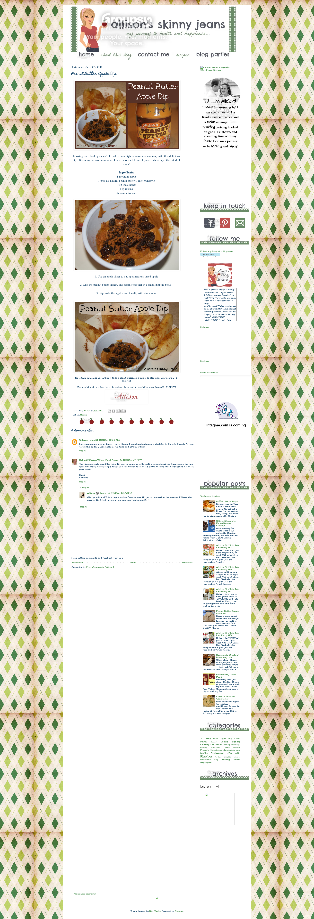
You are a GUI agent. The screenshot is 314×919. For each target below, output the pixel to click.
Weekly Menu (231, 759)
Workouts (206, 762)
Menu (219, 750)
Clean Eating (230, 741)
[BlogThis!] (113, 411)
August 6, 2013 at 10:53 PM (116, 493)
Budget (216, 742)
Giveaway (235, 745)
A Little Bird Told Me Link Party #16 (227, 568)
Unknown (84, 440)
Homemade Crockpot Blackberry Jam (227, 656)
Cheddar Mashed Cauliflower (225, 697)
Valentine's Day (211, 759)
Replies (86, 487)
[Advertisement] (224, 175)
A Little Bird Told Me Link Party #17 (227, 590)
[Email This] (109, 411)
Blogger (179, 911)
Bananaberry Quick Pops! (226, 675)
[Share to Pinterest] (124, 411)
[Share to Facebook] (121, 411)
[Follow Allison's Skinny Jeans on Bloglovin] (210, 256)
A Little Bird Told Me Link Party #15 (227, 634)
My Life (233, 752)
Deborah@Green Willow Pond (95, 460)
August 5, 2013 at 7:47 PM (127, 460)
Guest (228, 747)
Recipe (83, 415)
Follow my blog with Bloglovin (216, 251)
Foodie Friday (223, 744)
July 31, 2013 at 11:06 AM (105, 440)
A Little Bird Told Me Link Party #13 (227, 546)
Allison (91, 493)
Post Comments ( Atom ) (100, 567)
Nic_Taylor (155, 911)
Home (133, 562)
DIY (213, 744)
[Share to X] (117, 411)
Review (219, 757)
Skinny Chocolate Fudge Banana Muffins (226, 523)
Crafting (205, 744)
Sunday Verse (232, 757)
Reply (82, 450)
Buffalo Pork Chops (227, 501)
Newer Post (78, 562)
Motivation (219, 752)
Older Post (187, 562)
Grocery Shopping (212, 747)
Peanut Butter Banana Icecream (227, 612)
